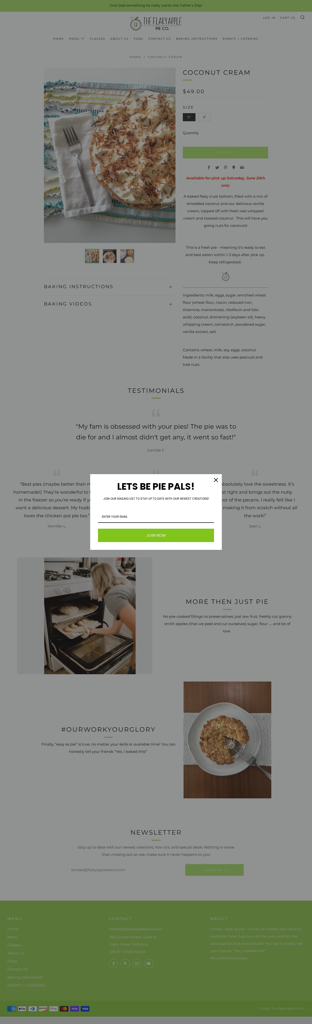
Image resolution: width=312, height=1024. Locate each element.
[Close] (216, 480)
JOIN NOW (156, 535)
